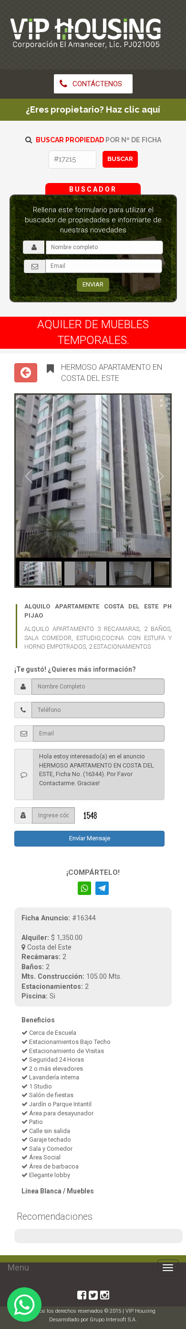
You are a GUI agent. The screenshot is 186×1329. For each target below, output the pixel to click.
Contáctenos (96, 84)
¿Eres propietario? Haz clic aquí (93, 109)
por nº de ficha (98, 140)
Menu (18, 1267)
